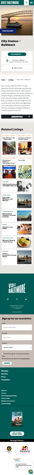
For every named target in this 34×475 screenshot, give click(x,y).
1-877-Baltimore (17, 308)
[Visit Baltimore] (17, 288)
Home (3, 80)
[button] (7, 299)
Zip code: (4, 333)
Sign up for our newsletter (17, 318)
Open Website (16, 54)
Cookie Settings (6, 403)
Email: (4, 323)
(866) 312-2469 (18, 68)
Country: (4, 343)
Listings (10, 80)
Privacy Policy (25, 358)
